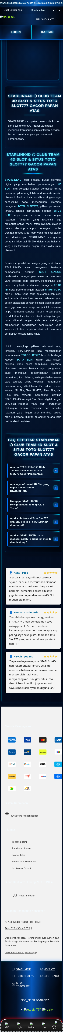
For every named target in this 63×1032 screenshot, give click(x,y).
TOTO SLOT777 (25, 976)
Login (19, 1027)
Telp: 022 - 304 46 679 (17, 928)
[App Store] (32, 1009)
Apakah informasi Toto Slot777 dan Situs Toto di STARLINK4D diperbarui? (29, 521)
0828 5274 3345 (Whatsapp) (21, 952)
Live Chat (54, 1027)
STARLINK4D (23, 969)
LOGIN (16, 32)
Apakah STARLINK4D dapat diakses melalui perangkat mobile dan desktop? (30, 538)
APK (7, 1027)
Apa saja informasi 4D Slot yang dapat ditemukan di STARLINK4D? (30, 487)
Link (44, 1027)
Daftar (31, 1027)
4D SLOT (49, 969)
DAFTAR (47, 32)
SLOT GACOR (52, 976)
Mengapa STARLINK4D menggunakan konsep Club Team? (27, 504)
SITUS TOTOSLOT (23, 985)
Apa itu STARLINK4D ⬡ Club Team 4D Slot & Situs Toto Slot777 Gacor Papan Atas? (27, 470)
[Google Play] (47, 1009)
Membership (38, 10)
